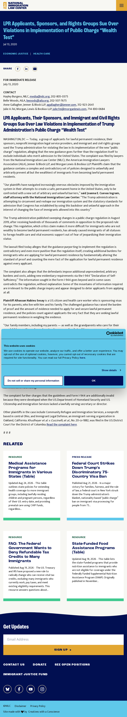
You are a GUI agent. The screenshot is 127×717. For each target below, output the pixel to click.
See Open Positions (72, 664)
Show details (109, 370)
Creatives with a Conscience (44, 712)
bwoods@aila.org (37, 100)
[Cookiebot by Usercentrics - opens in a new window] (108, 333)
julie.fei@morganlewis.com (69, 109)
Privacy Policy (37, 706)
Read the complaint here (62, 424)
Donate (39, 664)
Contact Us (14, 664)
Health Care (41, 54)
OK (94, 380)
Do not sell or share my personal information (33, 380)
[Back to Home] (15, 5)
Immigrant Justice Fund (25, 674)
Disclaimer (20, 706)
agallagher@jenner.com (61, 104)
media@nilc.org (40, 96)
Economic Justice (15, 54)
